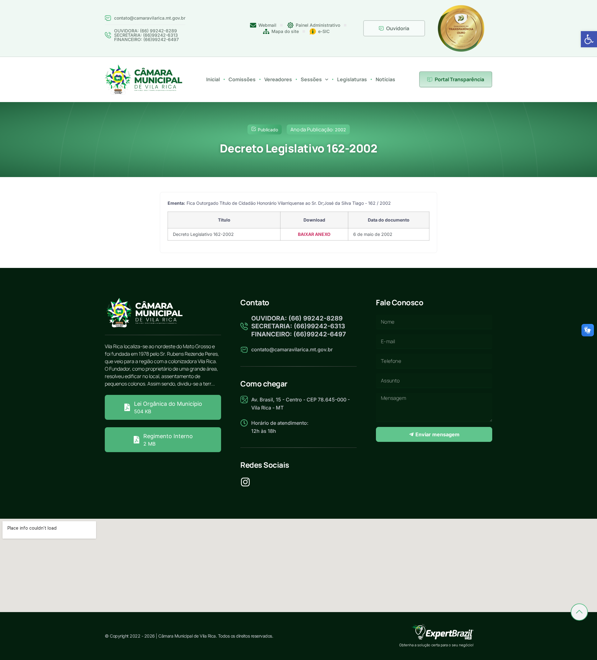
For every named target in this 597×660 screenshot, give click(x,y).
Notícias (385, 79)
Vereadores (278, 79)
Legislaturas (352, 79)
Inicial (213, 79)
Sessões (311, 79)
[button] (589, 39)
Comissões (242, 79)
